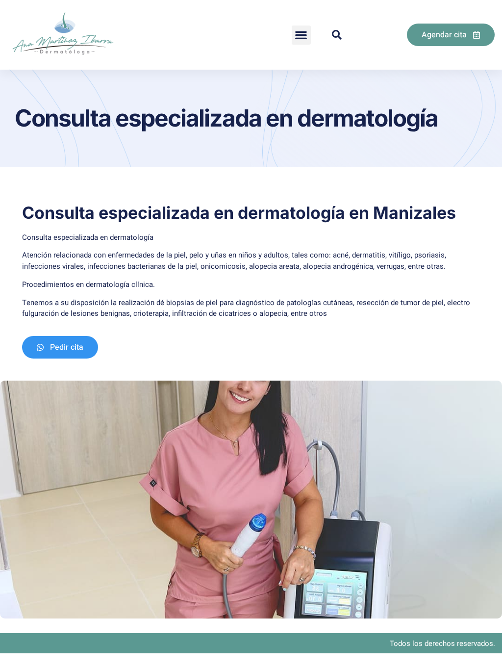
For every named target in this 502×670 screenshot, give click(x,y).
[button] (301, 35)
